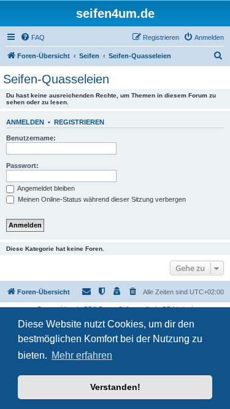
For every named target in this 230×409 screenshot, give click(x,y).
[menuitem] (32, 37)
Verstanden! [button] (115, 387)
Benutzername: (31, 138)
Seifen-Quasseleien (56, 79)
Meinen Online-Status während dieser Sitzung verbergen (101, 199)
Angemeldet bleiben (45, 188)
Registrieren (79, 122)
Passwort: (22, 165)
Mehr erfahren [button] (82, 355)
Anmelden (25, 122)
